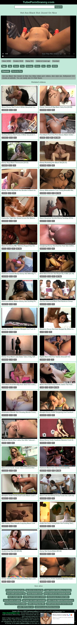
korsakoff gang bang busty (15, 590)
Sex (43, 66)
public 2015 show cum (25, 607)
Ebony (37, 66)
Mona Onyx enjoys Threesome (23, 614)
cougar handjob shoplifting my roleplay (58, 590)
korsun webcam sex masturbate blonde (57, 593)
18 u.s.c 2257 (22, 611)
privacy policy (33, 611)
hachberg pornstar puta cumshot (34, 597)
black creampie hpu (14, 597)
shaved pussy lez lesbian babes (58, 597)
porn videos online (23, 623)
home (14, 611)
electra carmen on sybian (12, 600)
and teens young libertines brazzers (47, 607)
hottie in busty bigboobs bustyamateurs (60, 600)
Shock (16, 66)
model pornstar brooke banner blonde (59, 604)
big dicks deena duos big (34, 590)
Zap (10, 66)
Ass (48, 66)
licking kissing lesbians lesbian (15, 604)
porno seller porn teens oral (16, 593)
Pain (22, 66)
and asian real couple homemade (34, 600)
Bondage (29, 66)
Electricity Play (17, 71)
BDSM (55, 66)
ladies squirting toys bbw (36, 604)
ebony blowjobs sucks (34, 593)
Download (56, 61)
